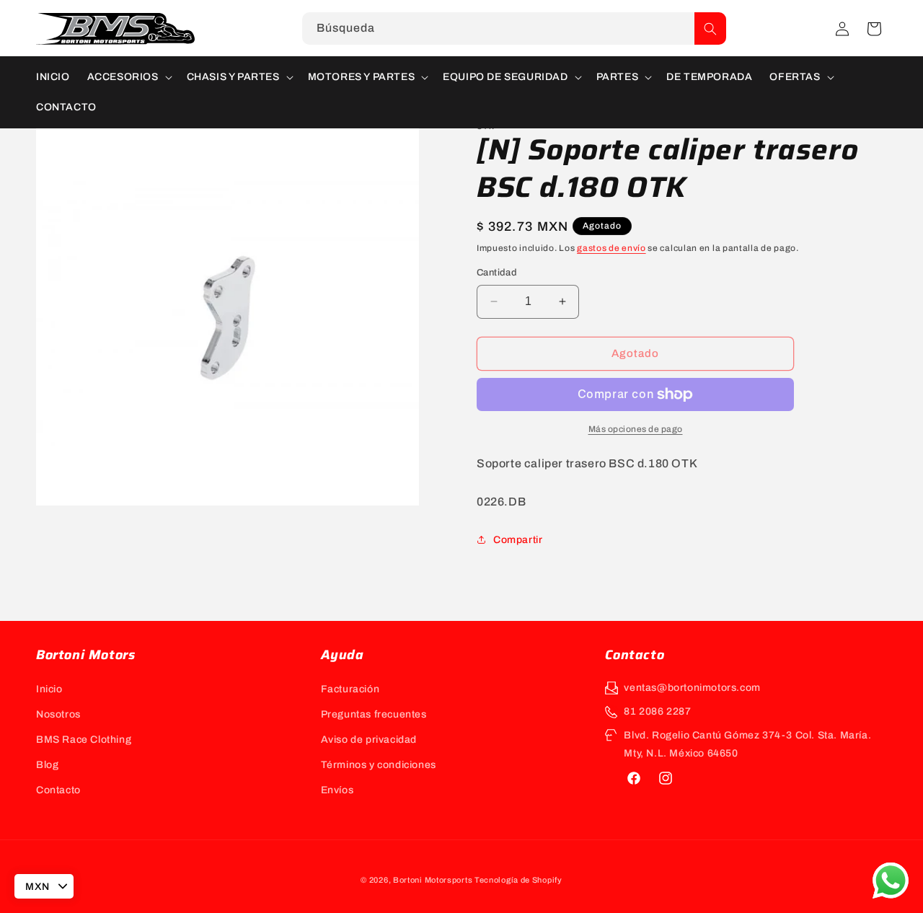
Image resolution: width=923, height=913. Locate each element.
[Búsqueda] (710, 28)
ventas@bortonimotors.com (692, 687)
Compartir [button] (517, 539)
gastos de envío (611, 248)
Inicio (49, 689)
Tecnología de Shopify (518, 879)
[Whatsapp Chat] (891, 881)
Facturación (350, 689)
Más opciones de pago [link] (635, 429)
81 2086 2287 (657, 711)
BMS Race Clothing (83, 739)
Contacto (58, 790)
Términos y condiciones (378, 764)
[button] (874, 29)
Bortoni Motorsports (432, 879)
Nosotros (58, 714)
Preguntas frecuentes (374, 714)
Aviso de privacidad (369, 739)
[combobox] (514, 28)
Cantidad (497, 273)
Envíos (337, 790)
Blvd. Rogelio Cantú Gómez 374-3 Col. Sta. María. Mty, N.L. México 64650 (747, 744)
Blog (47, 764)
